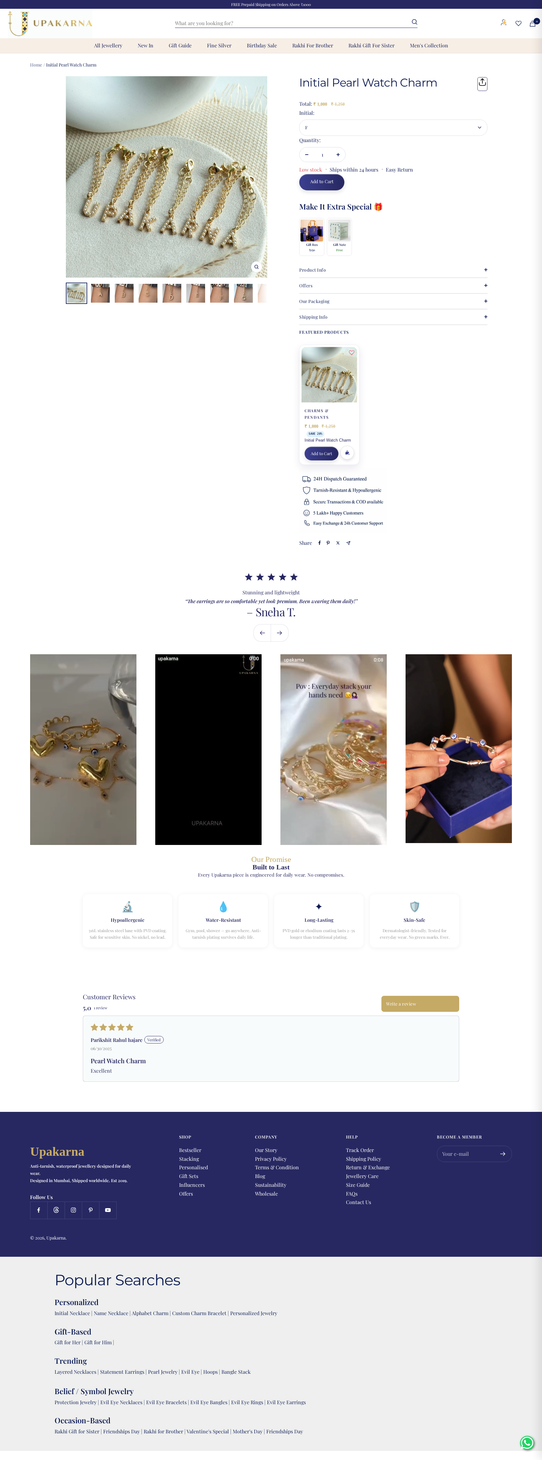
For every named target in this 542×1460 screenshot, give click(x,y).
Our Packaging (314, 301)
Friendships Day (122, 1431)
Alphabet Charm (150, 1313)
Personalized (76, 1302)
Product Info (312, 270)
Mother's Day (248, 1431)
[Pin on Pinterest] (328, 543)
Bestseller (190, 1150)
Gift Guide (180, 45)
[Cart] (532, 24)
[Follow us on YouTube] (107, 1210)
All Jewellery (108, 45)
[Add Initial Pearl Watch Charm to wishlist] (351, 352)
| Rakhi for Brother (162, 1431)
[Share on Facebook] (319, 543)
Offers (305, 286)
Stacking (189, 1158)
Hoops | (212, 1371)
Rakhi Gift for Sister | (78, 1431)
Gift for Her (68, 1342)
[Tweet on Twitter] (338, 543)
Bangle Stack (236, 1371)
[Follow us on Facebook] (38, 1210)
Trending (71, 1361)
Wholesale (266, 1193)
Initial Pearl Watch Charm (328, 440)
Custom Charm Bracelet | (201, 1313)
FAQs (352, 1193)
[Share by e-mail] (348, 543)
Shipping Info (313, 317)
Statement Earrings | (124, 1371)
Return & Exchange (368, 1167)
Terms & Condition (277, 1167)
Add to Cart (321, 453)
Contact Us (358, 1202)
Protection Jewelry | (77, 1402)
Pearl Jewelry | (164, 1371)
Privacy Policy (271, 1158)
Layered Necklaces (75, 1371)
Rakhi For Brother (312, 45)
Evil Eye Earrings (286, 1402)
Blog (260, 1176)
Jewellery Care (362, 1176)
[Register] (503, 1154)
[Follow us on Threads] (56, 1210)
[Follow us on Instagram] (73, 1210)
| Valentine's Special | (208, 1431)
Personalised (193, 1167)
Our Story (266, 1150)
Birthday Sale (262, 45)
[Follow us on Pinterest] (90, 1210)
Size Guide (358, 1184)
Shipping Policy (363, 1158)
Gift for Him (98, 1342)
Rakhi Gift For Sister (371, 45)
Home (36, 65)
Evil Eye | (192, 1371)
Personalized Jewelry (253, 1313)
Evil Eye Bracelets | (168, 1402)
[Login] (503, 24)
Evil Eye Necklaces (121, 1402)
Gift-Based (73, 1331)
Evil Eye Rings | (249, 1402)
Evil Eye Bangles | (210, 1402)
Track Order (360, 1150)
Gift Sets (188, 1176)
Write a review (401, 1004)
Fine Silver (219, 45)
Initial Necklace (72, 1313)
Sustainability (270, 1184)
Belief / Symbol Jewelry (94, 1391)
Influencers (192, 1184)
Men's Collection (429, 45)
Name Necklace (110, 1313)
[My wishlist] (518, 23)
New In (145, 45)
